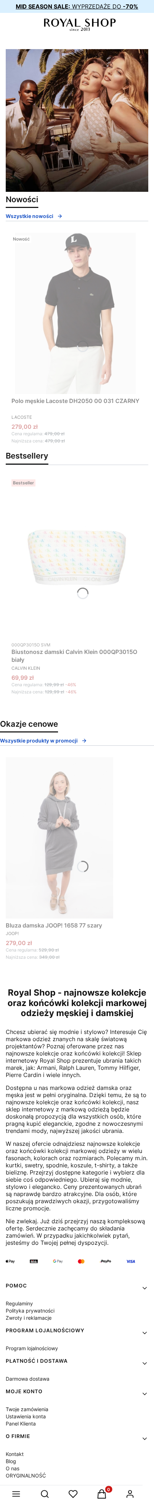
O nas (12, 1468)
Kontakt (15, 1454)
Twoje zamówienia (27, 1409)
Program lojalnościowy (32, 1348)
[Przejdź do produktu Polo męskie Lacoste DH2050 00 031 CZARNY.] (75, 313)
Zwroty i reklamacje (29, 1318)
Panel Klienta (21, 1423)
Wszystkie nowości (29, 216)
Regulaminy (19, 1303)
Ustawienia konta (26, 1416)
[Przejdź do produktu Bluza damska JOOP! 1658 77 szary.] (59, 838)
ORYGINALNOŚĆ (26, 1475)
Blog (11, 1461)
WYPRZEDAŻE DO (77, 6)
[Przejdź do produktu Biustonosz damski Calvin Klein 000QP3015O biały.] (77, 557)
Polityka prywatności (30, 1311)
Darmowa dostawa (27, 1379)
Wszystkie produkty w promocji (39, 740)
